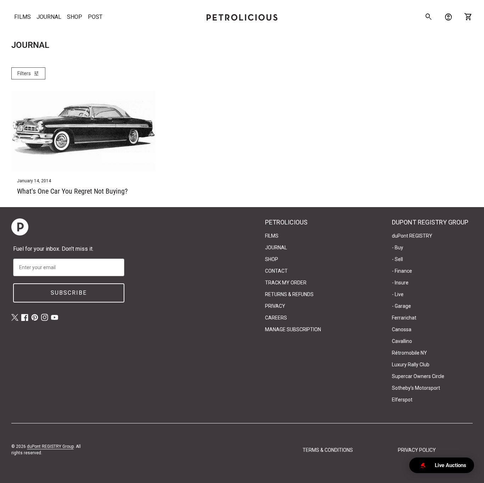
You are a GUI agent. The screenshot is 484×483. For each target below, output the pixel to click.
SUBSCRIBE (69, 292)
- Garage (401, 306)
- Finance (402, 271)
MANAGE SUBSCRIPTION (293, 329)
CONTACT (276, 271)
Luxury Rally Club (410, 364)
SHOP (74, 16)
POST (95, 16)
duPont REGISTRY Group (50, 446)
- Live (398, 294)
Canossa (401, 329)
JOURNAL (48, 16)
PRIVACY (275, 306)
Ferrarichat (404, 318)
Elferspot (402, 399)
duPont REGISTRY (412, 236)
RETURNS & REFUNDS (289, 294)
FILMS (22, 16)
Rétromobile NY (409, 353)
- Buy (397, 247)
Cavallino (402, 341)
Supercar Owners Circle (418, 376)
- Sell (397, 259)
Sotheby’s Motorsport (416, 388)
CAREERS (276, 318)
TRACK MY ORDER (285, 282)
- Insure (400, 282)
